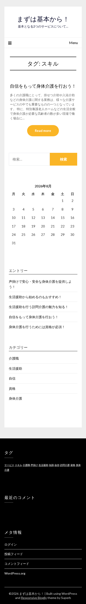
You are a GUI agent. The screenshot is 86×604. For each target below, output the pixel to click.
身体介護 (15, 398)
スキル (18, 465)
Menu (73, 43)
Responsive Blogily (34, 598)
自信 (12, 378)
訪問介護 (65, 465)
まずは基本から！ (43, 19)
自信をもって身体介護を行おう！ (43, 86)
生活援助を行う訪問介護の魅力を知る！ (38, 307)
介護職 (14, 358)
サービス (9, 465)
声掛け (34, 465)
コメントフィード (16, 563)
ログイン (10, 544)
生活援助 (15, 368)
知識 (51, 465)
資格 (12, 388)
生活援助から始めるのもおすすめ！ (35, 297)
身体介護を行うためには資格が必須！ (37, 327)
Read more (43, 131)
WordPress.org (14, 573)
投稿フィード (13, 554)
